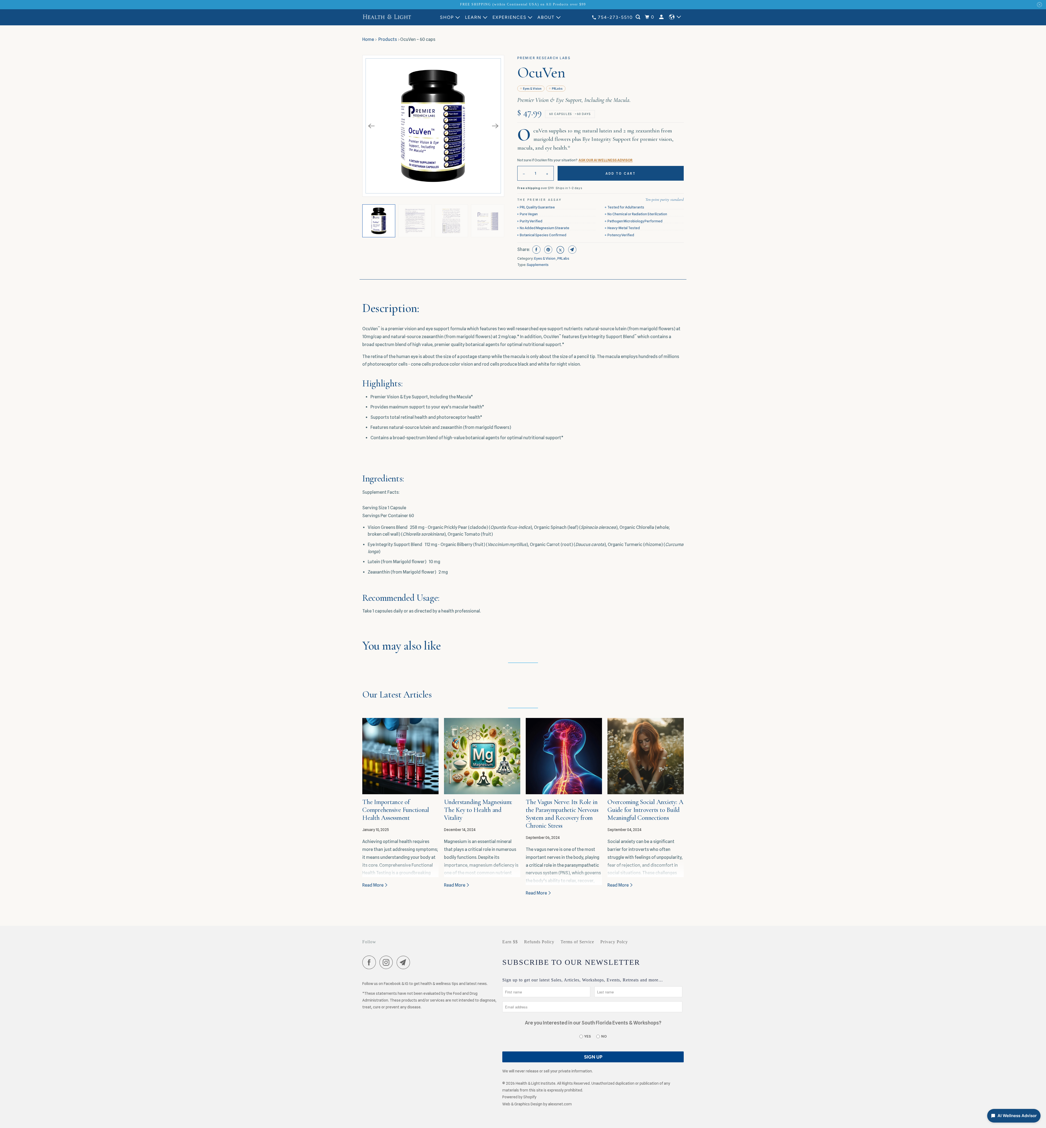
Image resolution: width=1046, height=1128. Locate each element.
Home (368, 39)
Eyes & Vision (532, 88)
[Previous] (371, 126)
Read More (373, 885)
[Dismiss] (1039, 4)
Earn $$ (510, 941)
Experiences (509, 17)
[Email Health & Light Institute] (405, 963)
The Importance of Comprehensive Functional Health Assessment (395, 810)
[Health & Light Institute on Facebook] (370, 963)
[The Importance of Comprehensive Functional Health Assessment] (400, 756)
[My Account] (662, 17)
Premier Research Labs (544, 58)
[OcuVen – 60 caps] (433, 126)
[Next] (495, 126)
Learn (473, 17)
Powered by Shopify (519, 1097)
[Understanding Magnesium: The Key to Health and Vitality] (482, 756)
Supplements (538, 264)
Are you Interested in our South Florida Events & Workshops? (593, 1023)
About (546, 17)
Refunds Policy (539, 941)
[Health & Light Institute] (386, 17)
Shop (447, 17)
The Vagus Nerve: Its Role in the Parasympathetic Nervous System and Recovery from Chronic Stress (562, 813)
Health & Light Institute (535, 1083)
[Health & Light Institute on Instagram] (387, 963)
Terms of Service (577, 941)
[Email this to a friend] (571, 249)
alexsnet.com (560, 1104)
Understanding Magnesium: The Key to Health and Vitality (478, 810)
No (604, 1036)
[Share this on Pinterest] (547, 249)
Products (387, 39)
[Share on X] (559, 249)
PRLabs (557, 88)
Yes (587, 1036)
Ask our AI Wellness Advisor (606, 160)
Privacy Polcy (614, 941)
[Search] (639, 17)
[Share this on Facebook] (535, 249)
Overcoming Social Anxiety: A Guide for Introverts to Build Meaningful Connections (645, 810)
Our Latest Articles (397, 694)
